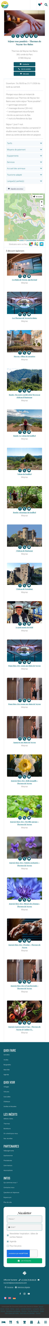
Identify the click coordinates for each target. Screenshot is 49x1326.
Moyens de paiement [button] (16, 149)
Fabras (12, 1309)
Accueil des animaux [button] (16, 168)
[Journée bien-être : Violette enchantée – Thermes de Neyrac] (24, 848)
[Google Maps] (31, 244)
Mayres (42, 1309)
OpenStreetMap (31, 240)
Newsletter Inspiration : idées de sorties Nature (24, 1235)
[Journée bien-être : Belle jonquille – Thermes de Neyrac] (24, 765)
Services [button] (11, 162)
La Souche (36, 1309)
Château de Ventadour (24, 589)
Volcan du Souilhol (24, 474)
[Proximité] (38, 1322)
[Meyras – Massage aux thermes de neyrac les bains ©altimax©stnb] (24, 11)
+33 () (28, 1280)
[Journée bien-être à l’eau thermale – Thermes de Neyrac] (24, 970)
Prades (42, 1311)
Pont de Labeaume (33, 1311)
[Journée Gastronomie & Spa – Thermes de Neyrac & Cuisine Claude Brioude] (24, 1012)
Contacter (26, 64)
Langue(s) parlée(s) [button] (15, 181)
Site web (26, 74)
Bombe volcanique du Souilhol (24, 512)
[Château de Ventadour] (24, 574)
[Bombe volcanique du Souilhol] (24, 497)
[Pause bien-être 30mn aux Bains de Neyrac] (24, 651)
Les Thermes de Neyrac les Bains (24, 318)
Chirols (7, 1309)
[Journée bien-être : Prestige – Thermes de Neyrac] (24, 929)
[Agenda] (31, 1322)
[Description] (18, 36)
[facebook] (20, 1294)
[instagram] (24, 1294)
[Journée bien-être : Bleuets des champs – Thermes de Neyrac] (24, 889)
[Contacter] (27, 36)
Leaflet (21, 240)
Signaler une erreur (17, 189)
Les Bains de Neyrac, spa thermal (24, 280)
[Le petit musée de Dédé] (24, 612)
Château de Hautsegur (24, 551)
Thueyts (38, 1313)
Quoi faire (10, 1050)
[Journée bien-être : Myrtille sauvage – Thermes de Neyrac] (24, 806)
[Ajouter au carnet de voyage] (13, 36)
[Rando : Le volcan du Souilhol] (24, 420)
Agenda (13, 1241)
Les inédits (10, 1114)
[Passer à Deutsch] (14, 1298)
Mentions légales (24, 1287)
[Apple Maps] (36, 244)
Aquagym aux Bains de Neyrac (24, 742)
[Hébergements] (3, 1322)
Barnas (41, 1306)
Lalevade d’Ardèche (26, 1309)
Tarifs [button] (9, 143)
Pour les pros (15, 1246)
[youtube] (29, 1294)
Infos (7, 1178)
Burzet (2, 1309)
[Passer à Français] (5, 1298)
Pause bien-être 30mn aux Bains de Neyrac (24, 666)
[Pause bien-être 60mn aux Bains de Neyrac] (24, 689)
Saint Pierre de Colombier (27, 1313)
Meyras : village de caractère (24, 356)
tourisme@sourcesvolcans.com (15, 1283)
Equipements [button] (13, 156)
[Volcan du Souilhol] (24, 459)
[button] (24, 215)
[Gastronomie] (10, 1322)
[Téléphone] (22, 36)
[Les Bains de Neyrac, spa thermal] (24, 265)
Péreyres (24, 1311)
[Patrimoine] (24, 1322)
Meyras (3, 1311)
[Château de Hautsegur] (24, 535)
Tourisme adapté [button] (14, 175)
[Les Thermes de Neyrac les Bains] (24, 303)
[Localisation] (31, 36)
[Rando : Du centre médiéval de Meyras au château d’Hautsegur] (24, 379)
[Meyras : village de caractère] (24, 341)
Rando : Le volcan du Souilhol (24, 436)
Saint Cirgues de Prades (12, 1313)
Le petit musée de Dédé (24, 627)
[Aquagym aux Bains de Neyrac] (24, 727)
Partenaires (11, 1146)
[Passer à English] (9, 1298)
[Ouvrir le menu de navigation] (45, 1322)
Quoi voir (9, 1082)
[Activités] (17, 1322)
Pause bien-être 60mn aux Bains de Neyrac (24, 704)
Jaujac (17, 1309)
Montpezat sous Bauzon (13, 1311)
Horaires (10, 1287)
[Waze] (41, 244)
